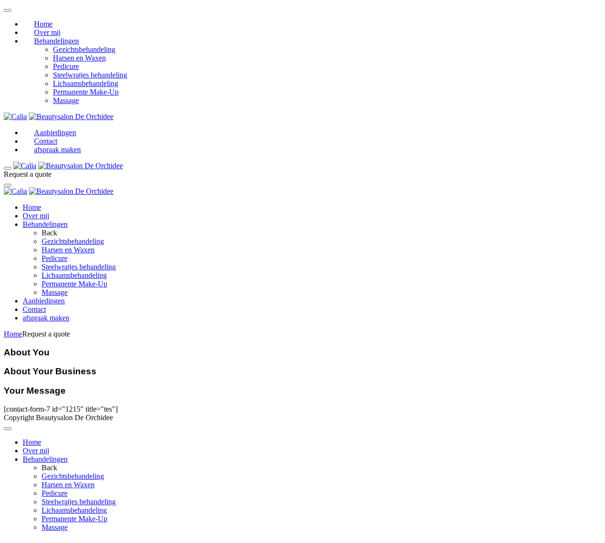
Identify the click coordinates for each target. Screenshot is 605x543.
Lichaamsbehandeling (85, 83)
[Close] (7, 185)
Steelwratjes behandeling (90, 75)
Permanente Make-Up (86, 92)
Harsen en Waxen (79, 58)
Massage (66, 100)
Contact (45, 141)
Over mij (47, 32)
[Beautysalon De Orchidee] (71, 116)
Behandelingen (56, 41)
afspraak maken (57, 150)
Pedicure (66, 66)
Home (43, 24)
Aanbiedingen (55, 133)
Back (49, 233)
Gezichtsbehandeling (84, 49)
